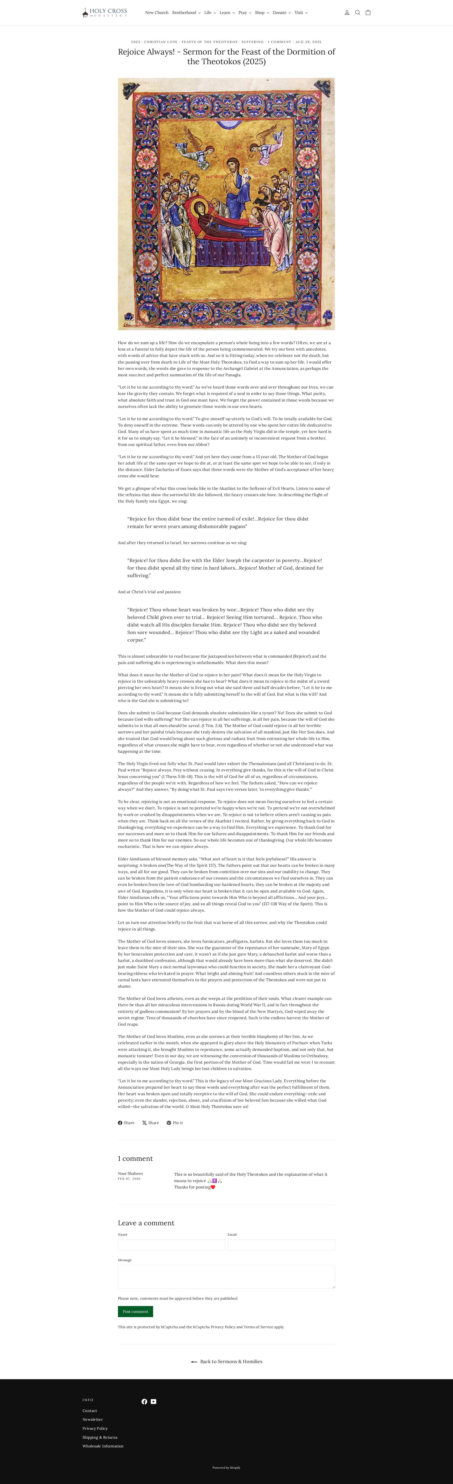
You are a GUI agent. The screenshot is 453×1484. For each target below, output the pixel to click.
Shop (260, 12)
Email (232, 1234)
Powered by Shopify (226, 1467)
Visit (299, 12)
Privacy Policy (223, 1327)
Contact (90, 1410)
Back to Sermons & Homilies (230, 1361)
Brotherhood (184, 12)
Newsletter (93, 1419)
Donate (280, 12)
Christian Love (161, 42)
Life (208, 12)
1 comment (280, 42)
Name (122, 1234)
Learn (225, 12)
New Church (156, 12)
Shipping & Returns (100, 1437)
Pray (243, 12)
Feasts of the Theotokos (210, 42)
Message (125, 1260)
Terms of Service (258, 1327)
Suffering (253, 42)
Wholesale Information (103, 1446)
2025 (135, 42)
